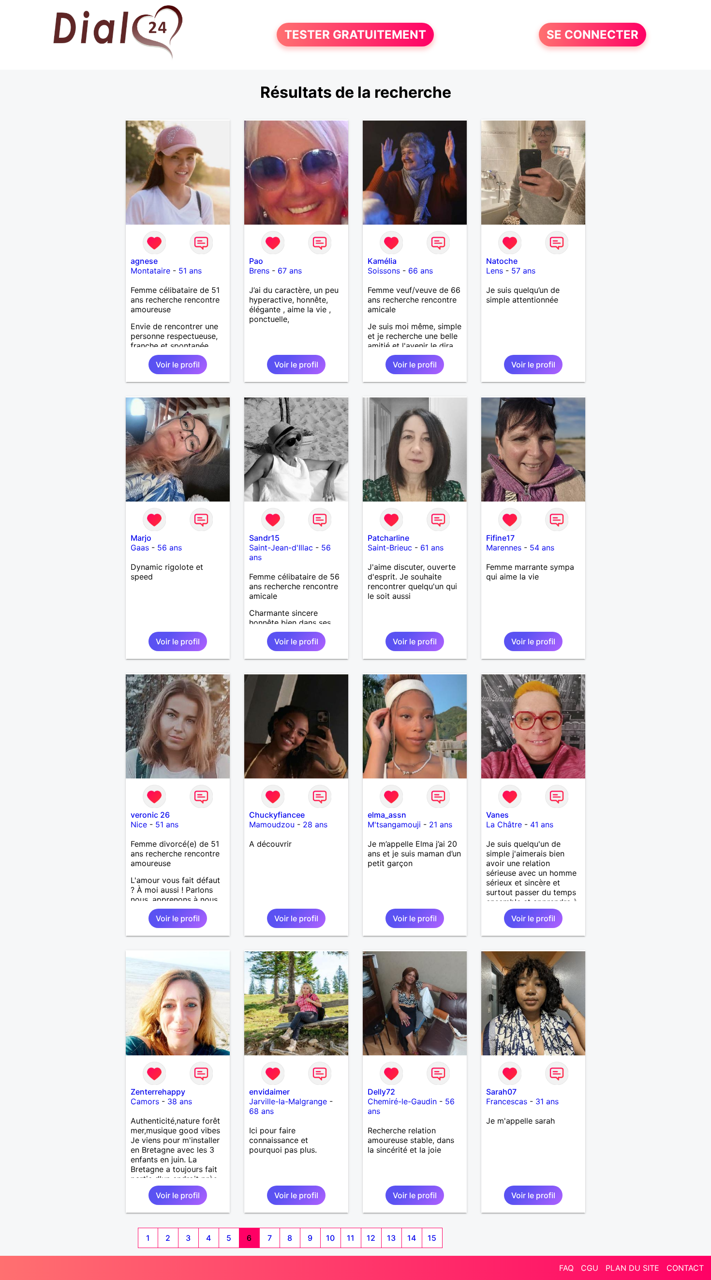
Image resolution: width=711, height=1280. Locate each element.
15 (432, 1238)
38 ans (179, 1101)
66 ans (420, 270)
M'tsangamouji (394, 824)
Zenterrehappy (158, 1092)
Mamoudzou (272, 824)
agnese (144, 261)
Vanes (497, 815)
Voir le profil (178, 364)
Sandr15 (264, 538)
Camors (145, 1101)
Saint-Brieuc (390, 547)
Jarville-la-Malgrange (288, 1101)
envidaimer (269, 1092)
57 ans (523, 270)
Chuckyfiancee (277, 815)
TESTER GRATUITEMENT (355, 35)
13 (391, 1238)
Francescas (506, 1101)
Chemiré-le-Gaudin (402, 1101)
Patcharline (388, 538)
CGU (589, 1268)
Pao (256, 261)
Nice (139, 824)
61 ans (432, 547)
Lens (494, 270)
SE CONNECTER (592, 35)
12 (371, 1238)
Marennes (503, 547)
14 (411, 1238)
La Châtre (504, 824)
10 (330, 1238)
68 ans (261, 1111)
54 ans (542, 547)
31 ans (547, 1101)
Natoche (502, 261)
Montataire (150, 270)
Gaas (140, 547)
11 (351, 1238)
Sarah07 (501, 1092)
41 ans (541, 824)
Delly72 (381, 1092)
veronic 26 (150, 815)
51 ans (190, 270)
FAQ (566, 1268)
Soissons (384, 270)
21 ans (440, 824)
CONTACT (685, 1268)
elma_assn (387, 815)
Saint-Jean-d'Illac (281, 547)
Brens (259, 270)
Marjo (141, 538)
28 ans (315, 824)
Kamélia (382, 261)
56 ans (169, 547)
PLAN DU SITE (632, 1268)
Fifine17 (500, 538)
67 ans (290, 270)
